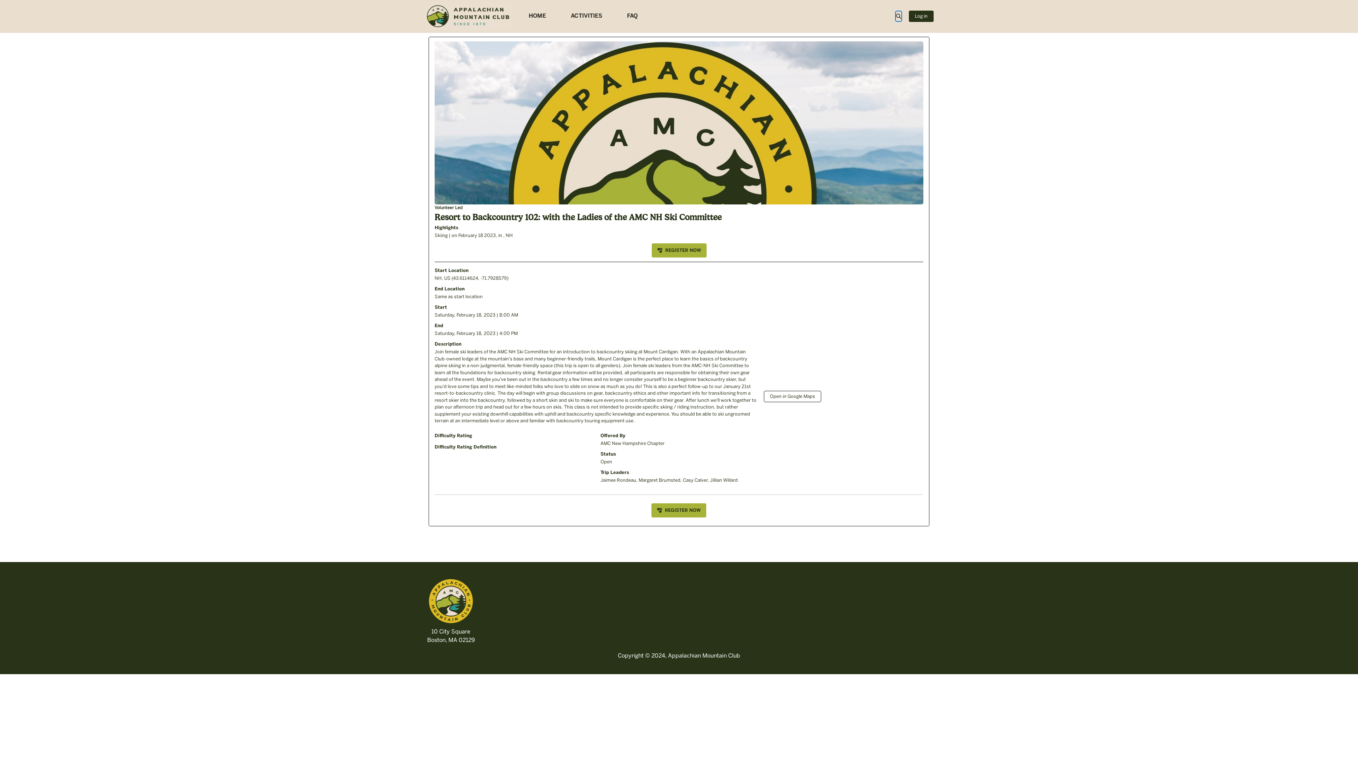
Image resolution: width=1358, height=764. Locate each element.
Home (537, 15)
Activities (586, 15)
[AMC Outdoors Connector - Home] (468, 16)
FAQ (632, 15)
